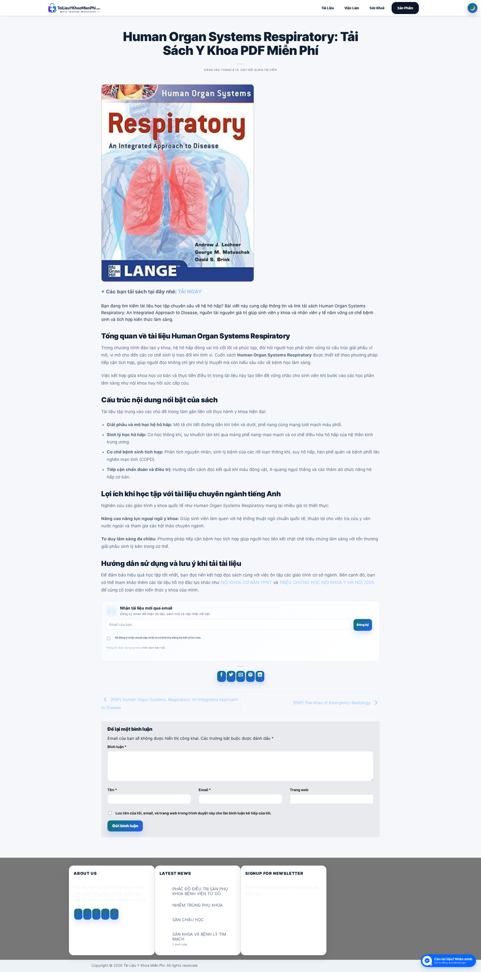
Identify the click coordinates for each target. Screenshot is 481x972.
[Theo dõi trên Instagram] (87, 914)
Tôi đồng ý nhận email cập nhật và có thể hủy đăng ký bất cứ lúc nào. (157, 637)
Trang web (299, 790)
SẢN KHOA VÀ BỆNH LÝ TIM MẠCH (199, 936)
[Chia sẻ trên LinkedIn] (260, 676)
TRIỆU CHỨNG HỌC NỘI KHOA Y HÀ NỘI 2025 (326, 582)
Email (205, 790)
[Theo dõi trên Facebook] (78, 914)
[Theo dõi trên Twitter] (96, 914)
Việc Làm (351, 8)
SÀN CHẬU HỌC (188, 919)
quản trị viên (265, 70)
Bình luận (117, 747)
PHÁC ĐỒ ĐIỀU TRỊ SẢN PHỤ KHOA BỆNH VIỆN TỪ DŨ (200, 891)
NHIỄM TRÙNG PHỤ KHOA (197, 905)
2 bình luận (184, 944)
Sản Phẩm (405, 8)
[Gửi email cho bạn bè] (240, 676)
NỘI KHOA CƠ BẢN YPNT (246, 582)
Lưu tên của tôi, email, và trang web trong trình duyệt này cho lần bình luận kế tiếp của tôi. (193, 813)
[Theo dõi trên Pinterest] (114, 914)
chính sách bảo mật (153, 647)
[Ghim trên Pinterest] (250, 676)
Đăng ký (363, 625)
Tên (112, 790)
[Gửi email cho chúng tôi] (105, 914)
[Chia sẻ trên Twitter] (231, 676)
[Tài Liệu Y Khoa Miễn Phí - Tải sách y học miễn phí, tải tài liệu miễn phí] (107, 8)
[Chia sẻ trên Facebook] (221, 676)
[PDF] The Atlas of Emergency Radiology (332, 702)
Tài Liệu (327, 8)
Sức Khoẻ (377, 8)
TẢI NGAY (190, 292)
